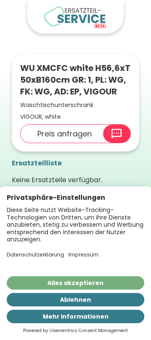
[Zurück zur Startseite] (75, 17)
